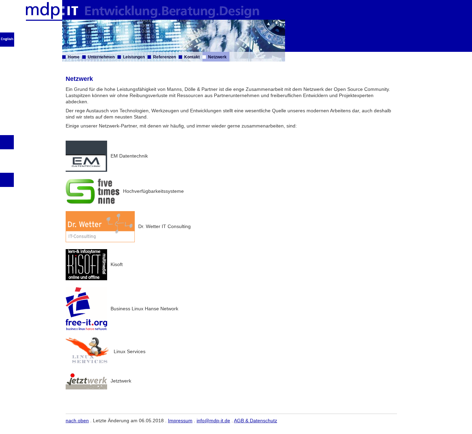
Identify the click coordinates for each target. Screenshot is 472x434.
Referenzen (164, 57)
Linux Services (128, 351)
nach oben (77, 420)
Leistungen (134, 57)
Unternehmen (101, 57)
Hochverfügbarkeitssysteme (153, 191)
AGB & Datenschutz (255, 420)
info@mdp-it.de (213, 420)
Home (73, 57)
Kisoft (117, 264)
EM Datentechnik (129, 156)
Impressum (180, 420)
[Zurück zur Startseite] (52, 18)
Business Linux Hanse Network (144, 308)
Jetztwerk (121, 381)
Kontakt (192, 57)
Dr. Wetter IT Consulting (164, 226)
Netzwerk (217, 57)
